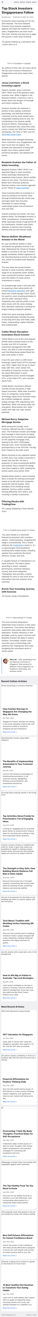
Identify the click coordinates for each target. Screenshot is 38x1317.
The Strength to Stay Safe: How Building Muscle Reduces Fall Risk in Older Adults (19, 871)
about (34, 2)
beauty (28, 2)
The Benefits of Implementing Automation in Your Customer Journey (18, 764)
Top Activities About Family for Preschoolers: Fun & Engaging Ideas (18, 819)
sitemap (28, 1315)
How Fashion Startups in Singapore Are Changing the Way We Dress (17, 712)
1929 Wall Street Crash (11, 134)
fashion (22, 2)
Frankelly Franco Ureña (18, 530)
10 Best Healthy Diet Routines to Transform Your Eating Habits (18, 1288)
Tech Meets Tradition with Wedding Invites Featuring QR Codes (18, 923)
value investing (22, 188)
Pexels (32, 530)
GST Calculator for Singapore (18, 1034)
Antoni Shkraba (18, 617)
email (34, 1315)
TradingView (18, 545)
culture (16, 2)
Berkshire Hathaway (16, 291)
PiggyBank (18, 63)
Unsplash (27, 63)
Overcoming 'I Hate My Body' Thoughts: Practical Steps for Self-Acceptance (18, 1134)
